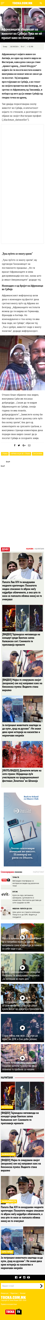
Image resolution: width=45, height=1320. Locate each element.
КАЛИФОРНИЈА (8, 1154)
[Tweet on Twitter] (18, 445)
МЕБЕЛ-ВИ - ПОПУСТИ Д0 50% (22, 909)
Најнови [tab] (29, 549)
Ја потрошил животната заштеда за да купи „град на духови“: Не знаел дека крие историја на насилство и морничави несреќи (21, 730)
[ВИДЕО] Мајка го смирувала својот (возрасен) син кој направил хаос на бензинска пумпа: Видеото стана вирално (22, 685)
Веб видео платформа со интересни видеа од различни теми (25, 883)
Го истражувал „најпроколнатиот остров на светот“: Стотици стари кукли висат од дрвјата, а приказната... (22, 1005)
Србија (5, 453)
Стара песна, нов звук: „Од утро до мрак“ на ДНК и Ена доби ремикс (20, 1037)
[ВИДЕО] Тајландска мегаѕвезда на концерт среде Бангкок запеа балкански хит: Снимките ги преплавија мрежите (21, 640)
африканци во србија (20, 453)
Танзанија (37, 453)
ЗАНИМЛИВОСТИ (9, 1201)
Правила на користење (9, 1304)
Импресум (4, 1293)
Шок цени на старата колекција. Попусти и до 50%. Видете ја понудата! (26, 914)
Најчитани (7, 1077)
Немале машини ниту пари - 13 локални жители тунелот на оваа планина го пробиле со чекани (19, 1066)
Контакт (23, 1293)
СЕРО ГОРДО (7, 1252)
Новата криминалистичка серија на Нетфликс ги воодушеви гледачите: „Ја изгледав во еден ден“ (21, 975)
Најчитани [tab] (39, 549)
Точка (5, 47)
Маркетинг (14, 1293)
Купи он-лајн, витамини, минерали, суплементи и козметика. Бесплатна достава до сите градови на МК (26, 899)
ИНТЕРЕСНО (7, 1107)
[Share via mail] (29, 445)
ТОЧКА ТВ (15, 877)
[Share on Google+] (24, 445)
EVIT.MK (15, 892)
